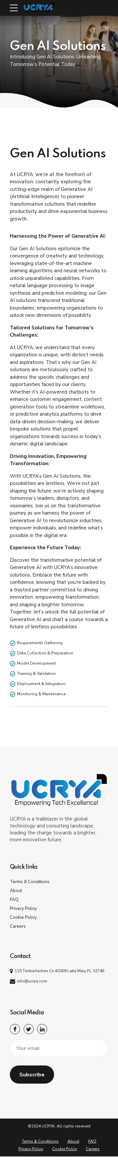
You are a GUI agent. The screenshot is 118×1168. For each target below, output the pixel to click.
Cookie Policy (23, 917)
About (16, 890)
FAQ (14, 899)
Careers (18, 926)
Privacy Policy (23, 908)
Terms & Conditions (29, 882)
